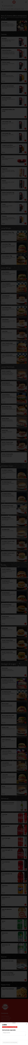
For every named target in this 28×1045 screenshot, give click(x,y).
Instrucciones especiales (9, 1030)
